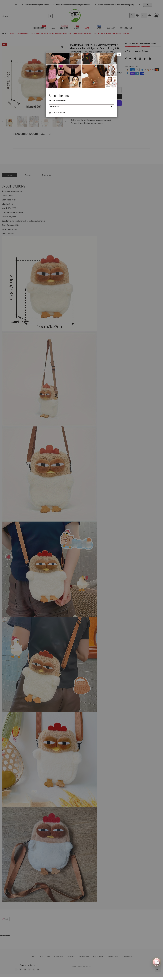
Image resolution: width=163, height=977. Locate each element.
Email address (55, 107)
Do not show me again (58, 112)
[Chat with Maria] (156, 961)
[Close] (119, 54)
